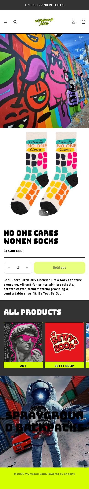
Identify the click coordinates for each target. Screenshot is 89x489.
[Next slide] (79, 345)
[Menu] (5, 21)
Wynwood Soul (35, 474)
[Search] (15, 22)
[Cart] (84, 22)
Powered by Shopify (61, 474)
